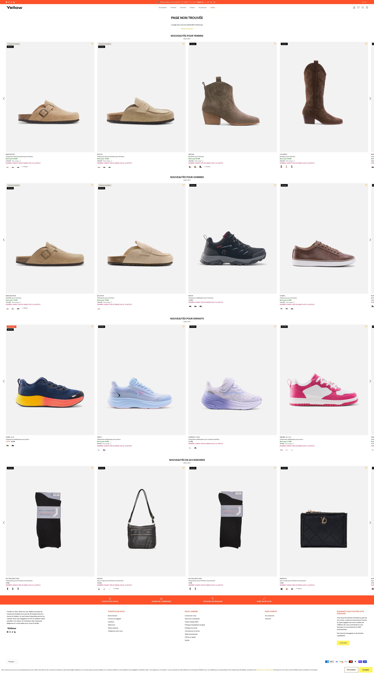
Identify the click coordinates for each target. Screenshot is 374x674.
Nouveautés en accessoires (187, 460)
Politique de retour (191, 628)
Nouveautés (163, 7)
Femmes (173, 7)
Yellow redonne (113, 628)
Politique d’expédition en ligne (195, 625)
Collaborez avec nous (115, 631)
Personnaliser (351, 670)
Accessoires (203, 7)
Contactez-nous (190, 616)
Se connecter (269, 616)
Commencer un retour (192, 631)
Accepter (366, 670)
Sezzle (187, 640)
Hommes (183, 7)
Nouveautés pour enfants (187, 318)
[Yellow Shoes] (14, 7)
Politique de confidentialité (264, 670)
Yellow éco (111, 625)
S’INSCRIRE (343, 643)
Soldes (212, 7)
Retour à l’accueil (187, 29)
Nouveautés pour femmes (187, 36)
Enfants (192, 7)
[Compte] (353, 7)
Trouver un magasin (114, 619)
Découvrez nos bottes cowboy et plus (195, 2)
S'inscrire (268, 619)
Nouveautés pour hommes (187, 177)
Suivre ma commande (192, 619)
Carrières (111, 622)
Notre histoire (112, 616)
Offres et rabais (190, 637)
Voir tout (187, 38)
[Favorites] (358, 7)
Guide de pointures (191, 634)
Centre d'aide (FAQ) (191, 622)
